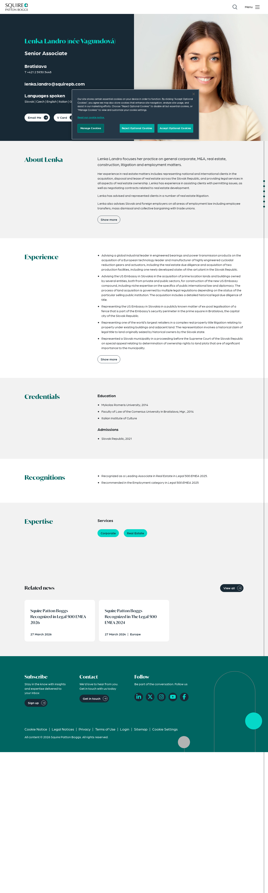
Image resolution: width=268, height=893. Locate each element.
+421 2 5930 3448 (39, 72)
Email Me (34, 117)
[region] (135, 114)
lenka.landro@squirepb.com (55, 84)
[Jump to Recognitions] (264, 196)
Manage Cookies (90, 128)
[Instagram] (161, 697)
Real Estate (135, 533)
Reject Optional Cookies (137, 128)
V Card (62, 117)
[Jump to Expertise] (264, 201)
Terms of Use (105, 729)
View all (229, 588)
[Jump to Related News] (264, 207)
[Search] (235, 7)
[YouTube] (173, 697)
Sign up (33, 703)
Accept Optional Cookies (175, 128)
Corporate (108, 533)
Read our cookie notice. (91, 117)
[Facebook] (184, 697)
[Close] (193, 94)
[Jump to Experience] (264, 186)
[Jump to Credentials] (264, 191)
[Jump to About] (264, 181)
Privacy (84, 729)
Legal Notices (63, 729)
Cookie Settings (165, 729)
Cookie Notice (36, 729)
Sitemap (141, 729)
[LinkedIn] (138, 697)
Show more (109, 219)
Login (124, 729)
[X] (150, 697)
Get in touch (91, 698)
